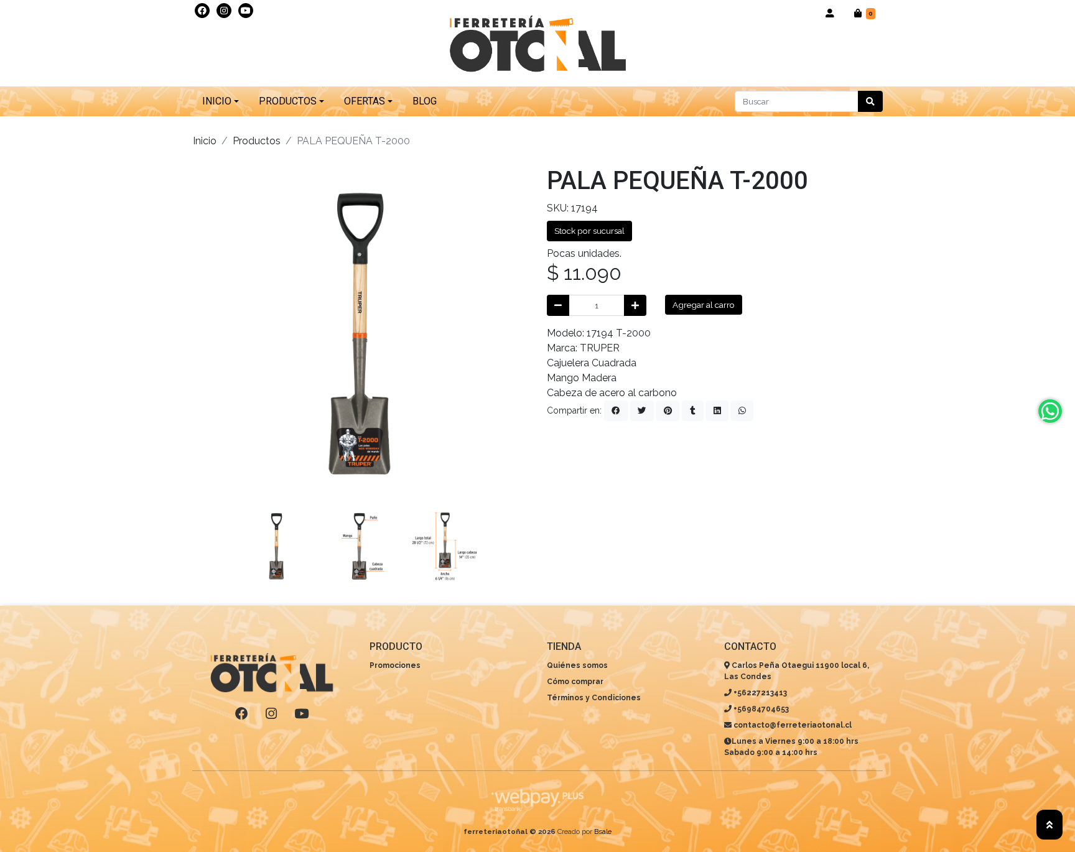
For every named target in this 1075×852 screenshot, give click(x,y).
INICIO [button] (216, 101)
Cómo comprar (575, 681)
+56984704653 (760, 709)
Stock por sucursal (589, 231)
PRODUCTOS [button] (288, 101)
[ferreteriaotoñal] (537, 44)
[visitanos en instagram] (223, 10)
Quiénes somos (577, 665)
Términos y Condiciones (594, 697)
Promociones (395, 665)
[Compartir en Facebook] (616, 410)
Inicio (204, 141)
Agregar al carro (703, 305)
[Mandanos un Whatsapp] (1050, 411)
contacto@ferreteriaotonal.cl (792, 725)
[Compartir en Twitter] (642, 410)
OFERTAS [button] (364, 101)
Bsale (603, 831)
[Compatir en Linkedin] (717, 410)
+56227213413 (759, 692)
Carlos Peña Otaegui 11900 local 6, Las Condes (796, 671)
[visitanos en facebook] (202, 10)
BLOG (424, 101)
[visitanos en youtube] (245, 10)
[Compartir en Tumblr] (693, 410)
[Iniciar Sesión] (830, 13)
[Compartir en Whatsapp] (742, 410)
